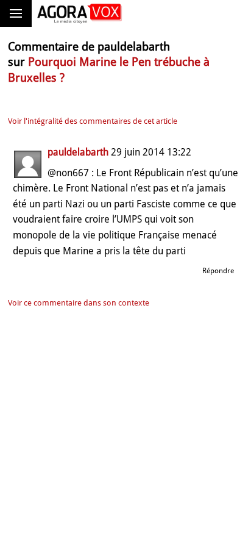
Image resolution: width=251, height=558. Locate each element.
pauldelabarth (78, 152)
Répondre (218, 270)
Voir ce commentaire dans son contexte (78, 302)
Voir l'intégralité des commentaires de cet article (92, 121)
